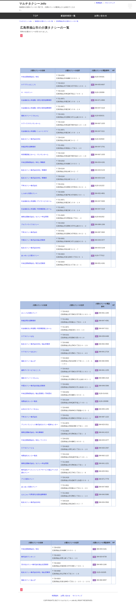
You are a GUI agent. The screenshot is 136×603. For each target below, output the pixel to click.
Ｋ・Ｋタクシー (26, 92)
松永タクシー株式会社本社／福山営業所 (35, 344)
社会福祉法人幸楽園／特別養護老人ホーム (36, 209)
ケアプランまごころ (28, 84)
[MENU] (130, 5)
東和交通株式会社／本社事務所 (32, 432)
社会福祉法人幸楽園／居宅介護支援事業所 (36, 100)
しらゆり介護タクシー (29, 193)
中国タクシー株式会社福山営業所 (33, 240)
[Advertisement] (68, 52)
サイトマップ (110, 3)
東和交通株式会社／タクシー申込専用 (34, 217)
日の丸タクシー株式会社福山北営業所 (34, 564)
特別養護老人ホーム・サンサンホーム (34, 154)
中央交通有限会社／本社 (30, 77)
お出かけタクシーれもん (30, 409)
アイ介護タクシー (27, 479)
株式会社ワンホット (28, 557)
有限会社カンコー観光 (29, 401)
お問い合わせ (100, 16)
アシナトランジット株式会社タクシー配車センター (39, 424)
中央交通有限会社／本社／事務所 (33, 162)
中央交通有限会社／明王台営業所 (33, 263)
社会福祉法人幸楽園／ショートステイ (34, 131)
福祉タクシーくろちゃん (30, 115)
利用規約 (99, 3)
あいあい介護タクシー (29, 487)
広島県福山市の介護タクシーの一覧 (44, 27)
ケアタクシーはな (27, 336)
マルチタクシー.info (32, 3)
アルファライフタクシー (30, 224)
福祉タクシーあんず (28, 361)
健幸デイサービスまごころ (30, 370)
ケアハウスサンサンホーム (30, 123)
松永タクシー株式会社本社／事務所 (34, 170)
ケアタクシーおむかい (29, 352)
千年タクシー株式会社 (29, 185)
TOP (35, 16)
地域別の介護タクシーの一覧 (68, 16)
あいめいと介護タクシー (30, 255)
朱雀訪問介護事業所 (28, 147)
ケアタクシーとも (27, 448)
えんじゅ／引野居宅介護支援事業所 (34, 494)
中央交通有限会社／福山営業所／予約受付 (36, 393)
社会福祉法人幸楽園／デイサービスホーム (36, 201)
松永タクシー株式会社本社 (30, 139)
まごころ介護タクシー (29, 313)
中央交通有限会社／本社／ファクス (34, 440)
